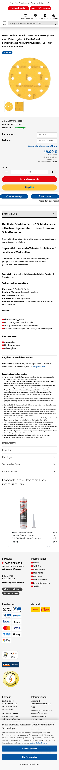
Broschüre (7, 450)
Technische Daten (11, 464)
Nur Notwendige (29, 757)
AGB (33, 707)
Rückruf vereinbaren (12, 589)
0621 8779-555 (13, 563)
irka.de (42, 366)
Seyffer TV (37, 586)
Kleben (36, 562)
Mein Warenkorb (40, 579)
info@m (36, 366)
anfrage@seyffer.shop (11, 719)
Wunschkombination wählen (42, 146)
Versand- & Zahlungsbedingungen (41, 702)
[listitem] (28, 520)
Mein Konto (38, 572)
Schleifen (37, 566)
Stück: (4, 167)
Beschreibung (9, 213)
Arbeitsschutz (39, 569)
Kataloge (7, 457)
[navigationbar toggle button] (4, 22)
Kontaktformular (11, 593)
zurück (8, 53)
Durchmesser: (8, 134)
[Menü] (16, 653)
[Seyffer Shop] (1, 16)
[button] (6, 172)
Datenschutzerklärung (38, 743)
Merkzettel (37, 576)
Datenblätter (9, 442)
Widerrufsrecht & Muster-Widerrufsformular (41, 712)
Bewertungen (9, 471)
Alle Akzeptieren (29, 748)
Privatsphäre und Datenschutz (38, 718)
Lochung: (6, 140)
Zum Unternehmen (41, 583)
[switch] (13, 657)
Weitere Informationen (29, 764)
